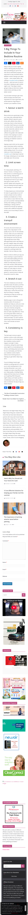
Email (4, 569)
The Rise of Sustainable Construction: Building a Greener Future (14, 394)
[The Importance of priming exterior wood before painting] (14, 503)
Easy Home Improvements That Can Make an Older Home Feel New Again (15, 4)
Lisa (15, 59)
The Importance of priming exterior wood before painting (13, 519)
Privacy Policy (6, 849)
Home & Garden (8, 45)
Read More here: (15, 913)
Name (5, 562)
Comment (6, 541)
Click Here (14, 876)
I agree (25, 908)
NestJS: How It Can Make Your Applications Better (13, 400)
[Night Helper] (14, 13)
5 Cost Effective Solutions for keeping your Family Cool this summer (14, 493)
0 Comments (19, 59)
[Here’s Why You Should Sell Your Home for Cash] (14, 461)
